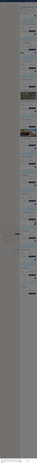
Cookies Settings (27, 460)
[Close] (36, 460)
